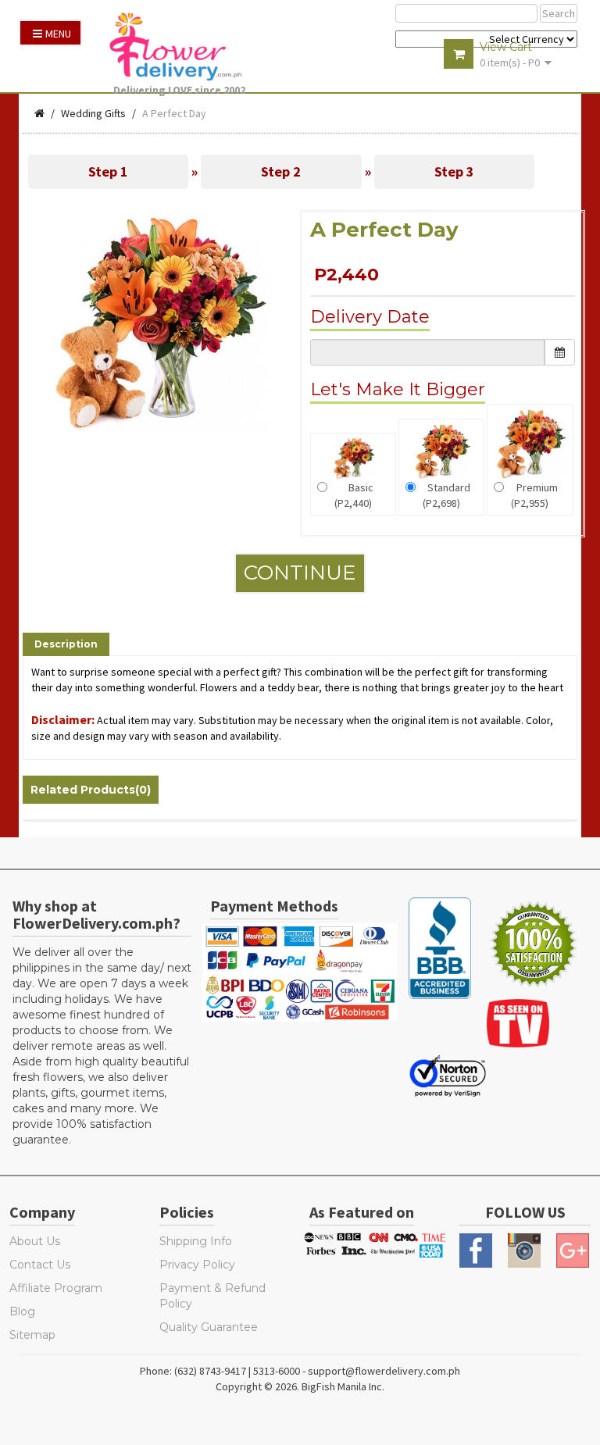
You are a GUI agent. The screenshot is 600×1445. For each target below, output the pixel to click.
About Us (34, 1241)
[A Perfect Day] (157, 322)
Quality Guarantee (208, 1327)
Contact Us (39, 1265)
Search (558, 13)
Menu (58, 34)
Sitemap (32, 1335)
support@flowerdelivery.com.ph (384, 1371)
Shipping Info (195, 1241)
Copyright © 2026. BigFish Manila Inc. (300, 1386)
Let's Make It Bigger (397, 389)
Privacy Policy (197, 1265)
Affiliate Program (55, 1288)
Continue (300, 572)
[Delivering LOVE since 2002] (183, 46)
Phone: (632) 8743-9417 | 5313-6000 (220, 1371)
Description (66, 644)
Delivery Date (370, 316)
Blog (22, 1311)
